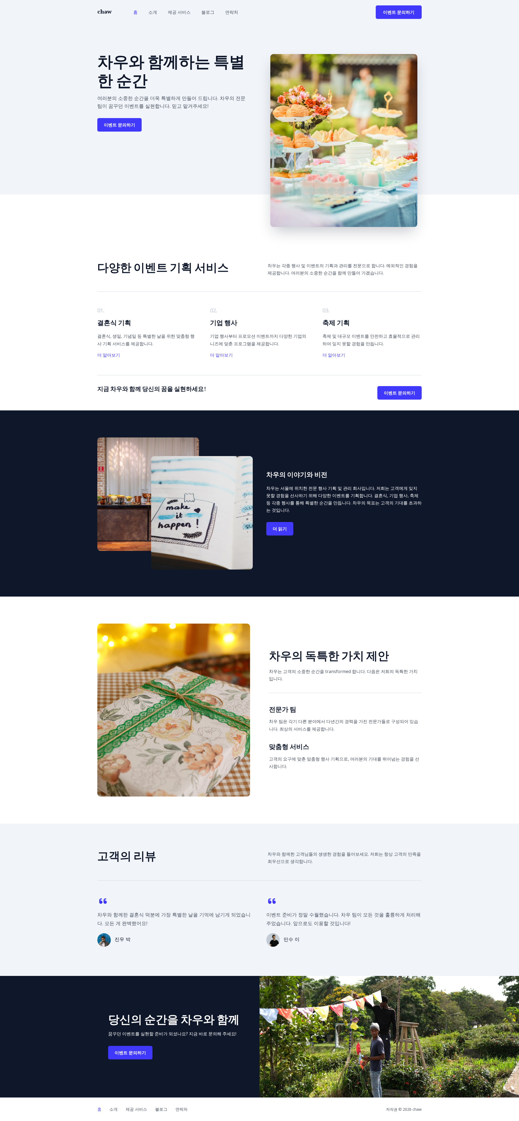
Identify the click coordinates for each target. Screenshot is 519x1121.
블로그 (207, 12)
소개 (152, 12)
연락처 (231, 12)
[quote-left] (103, 901)
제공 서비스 (179, 12)
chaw (104, 12)
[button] (399, 12)
